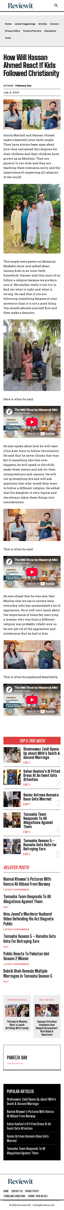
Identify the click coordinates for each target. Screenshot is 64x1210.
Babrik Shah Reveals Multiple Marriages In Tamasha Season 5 (27, 973)
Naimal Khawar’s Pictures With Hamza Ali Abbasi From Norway (27, 881)
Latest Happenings (16, 889)
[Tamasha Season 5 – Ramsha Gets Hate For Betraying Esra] (12, 846)
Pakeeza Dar (23, 85)
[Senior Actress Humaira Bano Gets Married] (12, 799)
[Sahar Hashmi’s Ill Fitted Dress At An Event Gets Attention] (12, 777)
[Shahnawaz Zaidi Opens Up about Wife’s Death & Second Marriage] (12, 754)
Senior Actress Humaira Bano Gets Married (41, 797)
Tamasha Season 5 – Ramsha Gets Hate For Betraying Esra (40, 844)
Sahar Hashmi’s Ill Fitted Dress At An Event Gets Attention (41, 775)
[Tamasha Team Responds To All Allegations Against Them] (12, 820)
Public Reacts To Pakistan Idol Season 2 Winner (26, 956)
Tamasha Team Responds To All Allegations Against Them (38, 820)
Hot (27, 762)
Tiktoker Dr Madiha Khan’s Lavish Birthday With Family (17, 1025)
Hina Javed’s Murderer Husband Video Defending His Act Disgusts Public (28, 918)
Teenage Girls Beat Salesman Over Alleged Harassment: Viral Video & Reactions (47, 1028)
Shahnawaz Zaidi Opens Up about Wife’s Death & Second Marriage (41, 753)
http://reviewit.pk (15, 1063)
